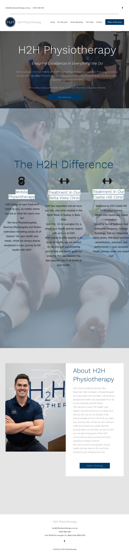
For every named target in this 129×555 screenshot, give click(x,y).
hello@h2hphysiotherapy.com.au (17, 8)
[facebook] (122, 8)
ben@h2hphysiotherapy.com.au (65, 528)
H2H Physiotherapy (29, 22)
